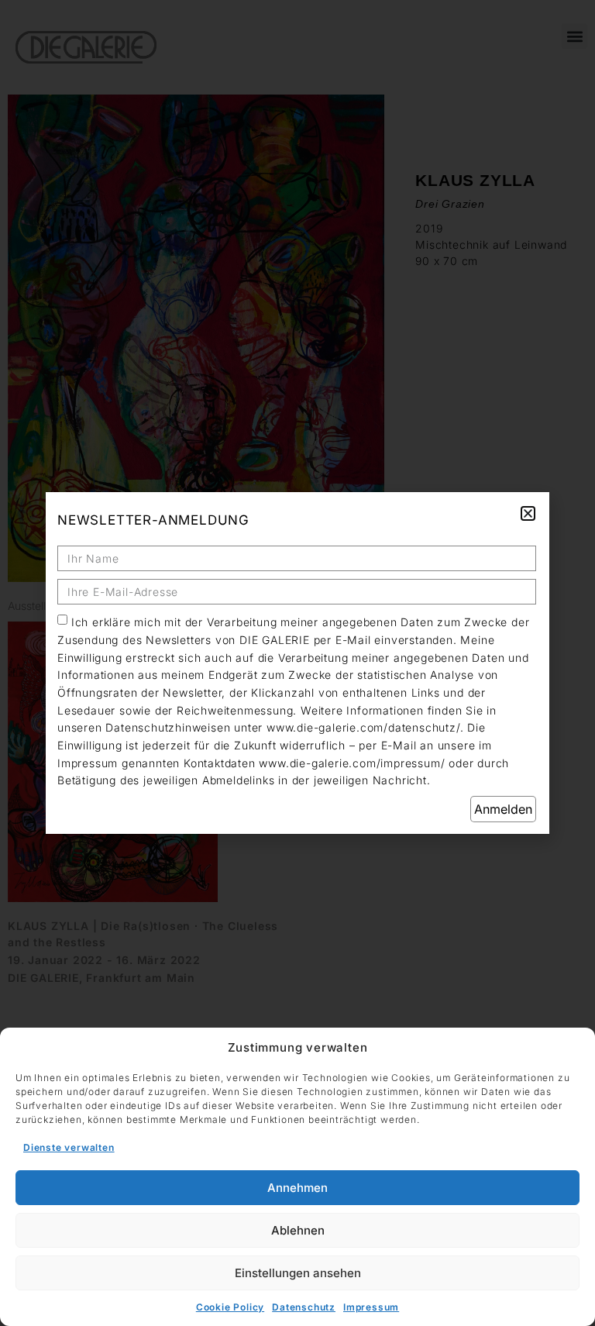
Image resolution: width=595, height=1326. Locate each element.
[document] (297, 663)
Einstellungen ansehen (298, 1273)
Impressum (371, 1307)
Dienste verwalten (69, 1147)
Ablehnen (298, 1230)
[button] (528, 513)
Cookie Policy (230, 1307)
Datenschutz (303, 1307)
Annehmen (297, 1187)
